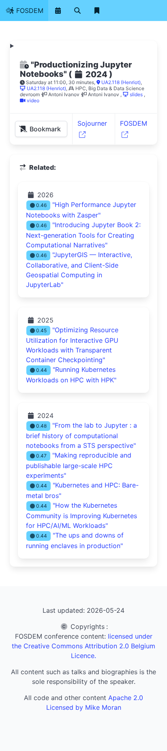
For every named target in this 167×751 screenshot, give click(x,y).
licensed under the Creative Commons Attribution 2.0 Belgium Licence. (83, 646)
